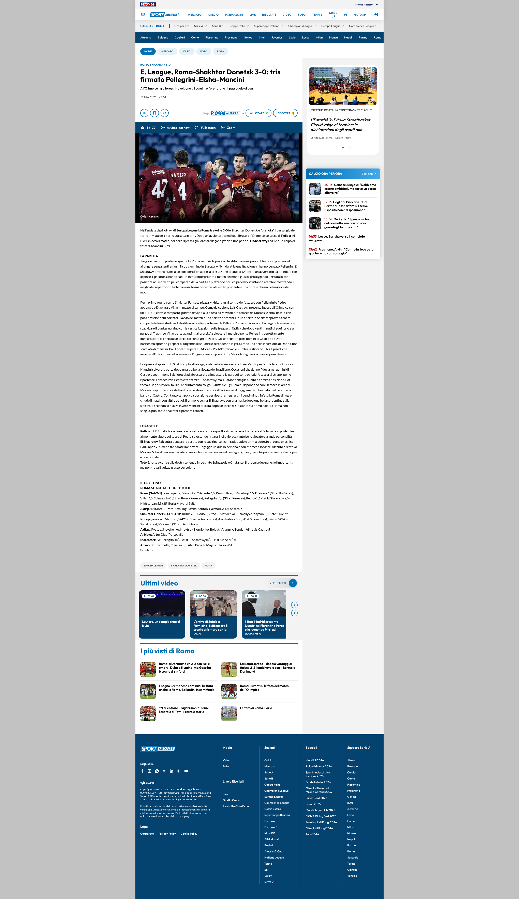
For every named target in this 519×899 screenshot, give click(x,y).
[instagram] (150, 771)
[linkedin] (171, 771)
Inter (350, 803)
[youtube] (186, 771)
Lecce (351, 821)
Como (351, 778)
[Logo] (165, 14)
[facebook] (142, 771)
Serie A (268, 772)
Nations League (274, 857)
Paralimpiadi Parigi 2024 (321, 822)
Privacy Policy (167, 833)
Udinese (352, 869)
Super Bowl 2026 (316, 798)
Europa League (273, 797)
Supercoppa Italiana (277, 815)
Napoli (351, 839)
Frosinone (353, 790)
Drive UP (269, 882)
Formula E (270, 827)
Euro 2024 (312, 834)
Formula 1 (270, 821)
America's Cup (273, 851)
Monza (351, 833)
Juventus (352, 809)
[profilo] (376, 14)
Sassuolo (352, 857)
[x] (164, 771)
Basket (268, 845)
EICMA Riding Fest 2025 (321, 816)
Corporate (147, 833)
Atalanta (352, 760)
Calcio (268, 760)
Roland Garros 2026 (319, 766)
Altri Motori (271, 839)
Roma (351, 851)
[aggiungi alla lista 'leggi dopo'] (154, 113)
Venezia (352, 876)
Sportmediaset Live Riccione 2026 (318, 774)
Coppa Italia (272, 784)
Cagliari (352, 772)
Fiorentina (353, 784)
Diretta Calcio (231, 800)
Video (226, 760)
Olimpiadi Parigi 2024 (319, 828)
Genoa (351, 797)
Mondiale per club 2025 (320, 810)
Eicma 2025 (313, 804)
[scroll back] (294, 605)
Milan (350, 827)
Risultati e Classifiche (236, 806)
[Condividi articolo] (144, 113)
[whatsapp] (157, 771)
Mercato (269, 766)
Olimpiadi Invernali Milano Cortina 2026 (319, 790)
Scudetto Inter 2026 (318, 782)
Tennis (268, 863)
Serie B (268, 778)
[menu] (142, 14)
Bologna (352, 766)
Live (225, 794)
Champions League (276, 790)
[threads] (179, 771)
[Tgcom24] (148, 4)
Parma (351, 845)
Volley (268, 876)
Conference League (276, 803)
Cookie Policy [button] (189, 833)
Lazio (350, 815)
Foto (226, 766)
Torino (351, 863)
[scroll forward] (294, 613)
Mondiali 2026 (315, 760)
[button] (148, 51)
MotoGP (269, 833)
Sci (266, 869)
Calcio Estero (272, 809)
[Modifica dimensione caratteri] (165, 113)
